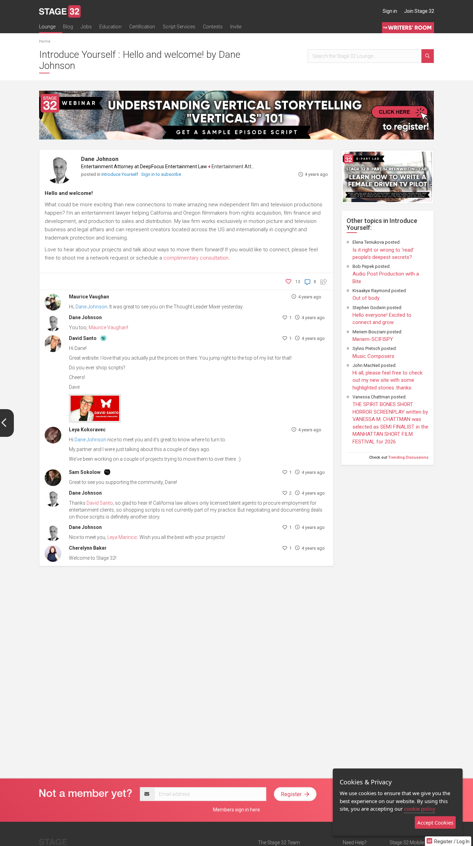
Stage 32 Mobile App (412, 842)
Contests (213, 26)
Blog (68, 26)
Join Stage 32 (419, 11)
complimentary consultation (196, 258)
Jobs (86, 26)
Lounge (47, 26)
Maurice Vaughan (89, 296)
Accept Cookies (435, 822)
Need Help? (355, 842)
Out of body (366, 298)
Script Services (179, 26)
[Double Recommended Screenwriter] (103, 337)
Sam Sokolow (84, 472)
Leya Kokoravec (87, 429)
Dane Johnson (99, 159)
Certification (142, 26)
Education (110, 26)
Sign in (390, 11)
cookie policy (419, 808)
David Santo (83, 338)
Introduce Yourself (120, 174)
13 (297, 281)
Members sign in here (236, 809)
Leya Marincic (122, 537)
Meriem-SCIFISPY (372, 339)
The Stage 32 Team (279, 842)
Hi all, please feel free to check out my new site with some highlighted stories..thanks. (387, 380)
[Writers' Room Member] (107, 471)
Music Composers (373, 356)
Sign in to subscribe (161, 174)
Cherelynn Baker (88, 548)
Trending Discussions (408, 457)
